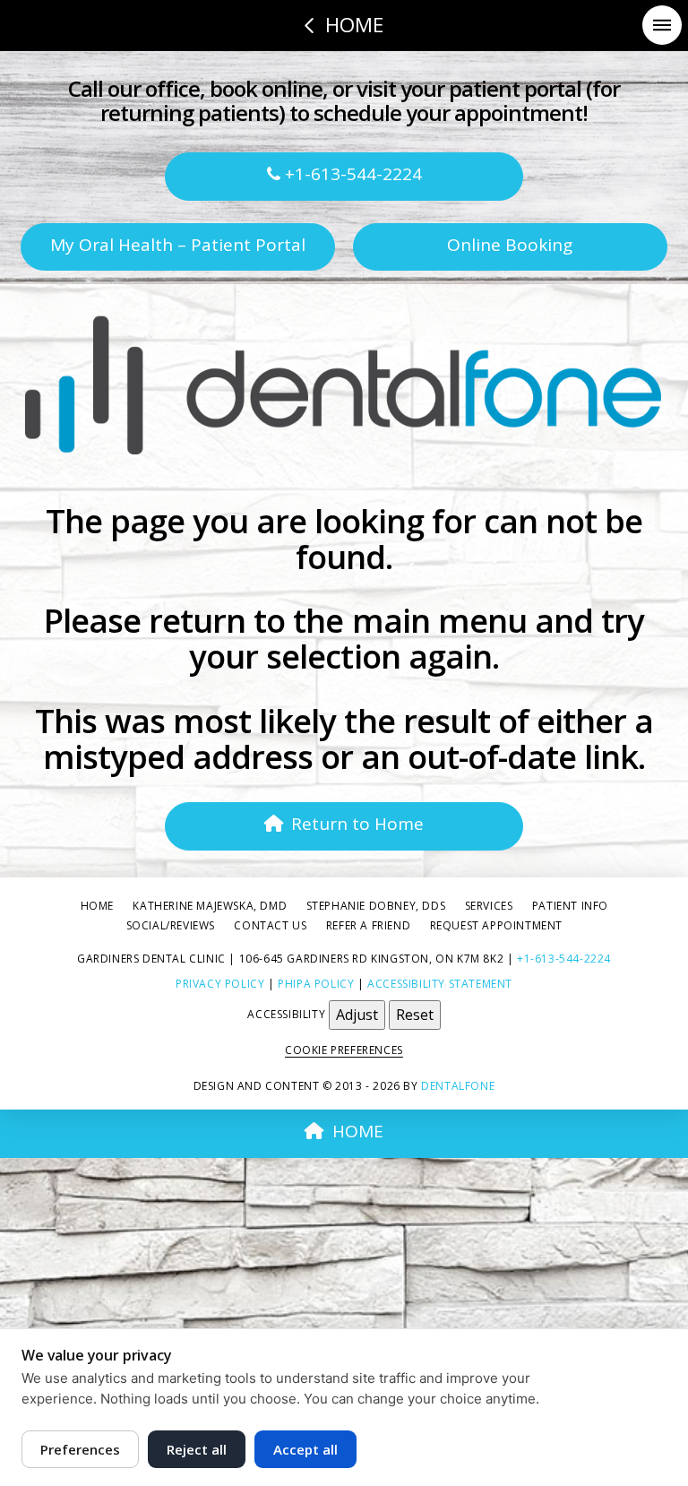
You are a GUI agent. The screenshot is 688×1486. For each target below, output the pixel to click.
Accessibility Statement (439, 983)
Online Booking (509, 244)
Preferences (80, 1449)
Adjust (357, 1014)
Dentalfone (457, 1085)
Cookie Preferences (344, 1050)
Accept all (305, 1449)
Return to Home (357, 823)
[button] (662, 25)
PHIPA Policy (316, 983)
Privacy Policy (220, 983)
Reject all (197, 1449)
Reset (415, 1014)
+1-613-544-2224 (351, 174)
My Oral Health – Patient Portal (177, 244)
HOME (357, 1131)
